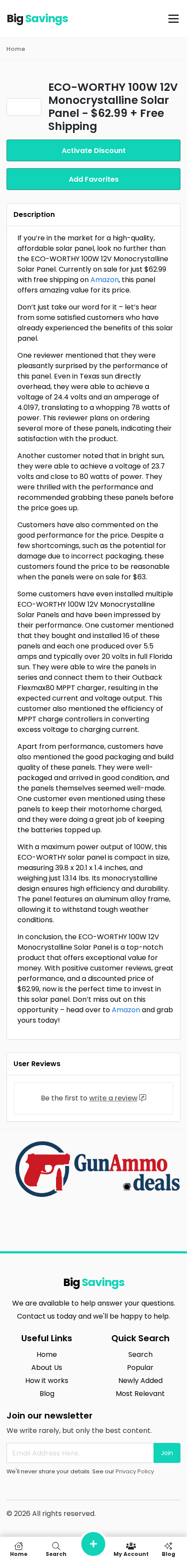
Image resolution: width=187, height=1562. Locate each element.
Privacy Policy (135, 1471)
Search (140, 1354)
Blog (47, 1394)
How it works (46, 1381)
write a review (113, 1098)
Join (167, 1453)
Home (16, 49)
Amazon (104, 280)
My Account (131, 1553)
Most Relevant (140, 1394)
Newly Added (140, 1381)
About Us (46, 1368)
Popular (140, 1368)
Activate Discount (94, 151)
